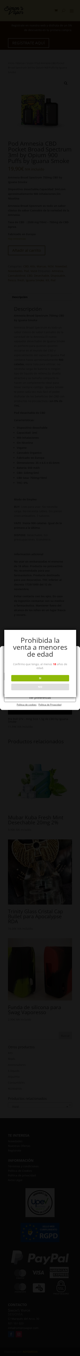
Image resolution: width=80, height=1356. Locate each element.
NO (40, 687)
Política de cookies (27, 704)
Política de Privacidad (49, 704)
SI (40, 678)
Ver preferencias (40, 698)
